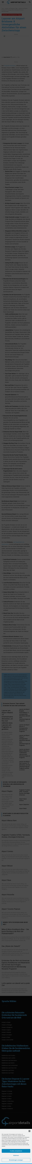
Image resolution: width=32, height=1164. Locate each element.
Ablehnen (16, 1155)
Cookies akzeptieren (16, 1151)
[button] (29, 1131)
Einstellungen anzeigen (16, 1160)
